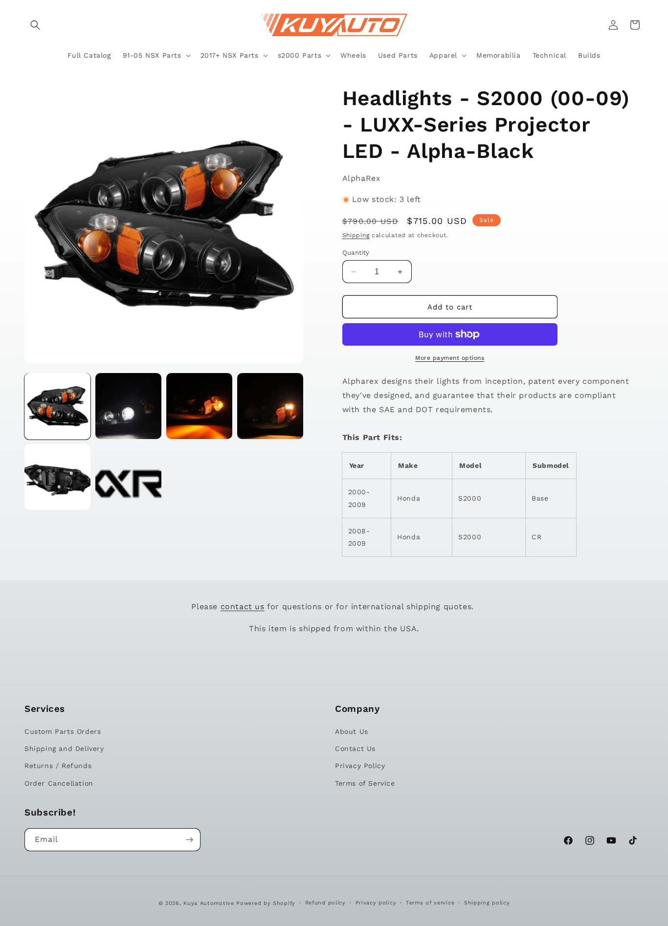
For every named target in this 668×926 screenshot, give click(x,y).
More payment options (449, 357)
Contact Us (355, 748)
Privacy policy (376, 903)
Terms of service (430, 903)
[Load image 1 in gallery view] (57, 406)
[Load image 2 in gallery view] (128, 406)
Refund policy (325, 903)
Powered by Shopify (265, 903)
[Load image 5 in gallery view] (57, 477)
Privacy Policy (360, 766)
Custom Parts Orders (62, 731)
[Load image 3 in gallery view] (199, 406)
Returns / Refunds (57, 766)
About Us (351, 731)
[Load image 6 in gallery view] (128, 477)
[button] (35, 25)
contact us (243, 606)
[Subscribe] (189, 839)
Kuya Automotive (208, 903)
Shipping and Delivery (64, 748)
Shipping (356, 235)
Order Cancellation (58, 783)
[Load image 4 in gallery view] (270, 406)
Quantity (356, 252)
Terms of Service (365, 783)
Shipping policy (487, 903)
